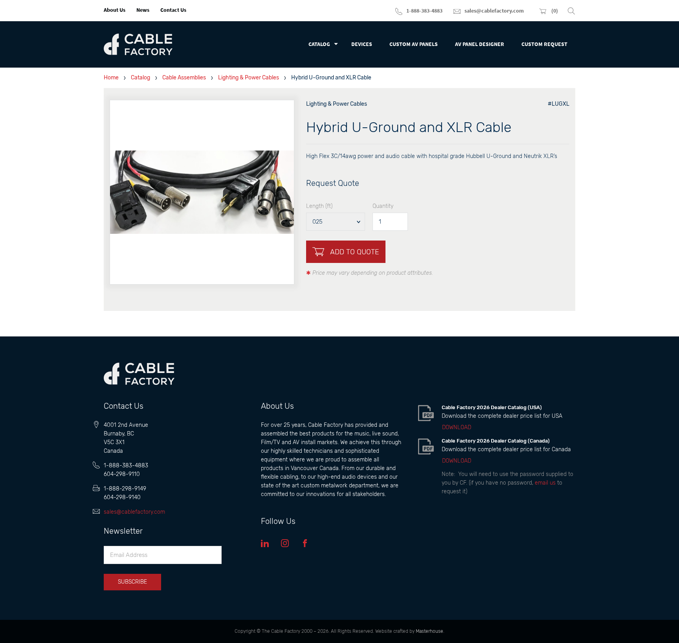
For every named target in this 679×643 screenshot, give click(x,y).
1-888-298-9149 (125, 488)
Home (111, 77)
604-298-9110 (122, 474)
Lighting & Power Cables (248, 77)
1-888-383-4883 (126, 465)
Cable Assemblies (184, 77)
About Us (114, 9)
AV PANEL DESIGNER (479, 44)
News (142, 9)
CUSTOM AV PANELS (413, 44)
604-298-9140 (122, 497)
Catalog (140, 77)
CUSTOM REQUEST (544, 44)
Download (456, 427)
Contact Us (173, 9)
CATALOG (319, 44)
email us (545, 482)
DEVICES (361, 44)
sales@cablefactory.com (134, 512)
